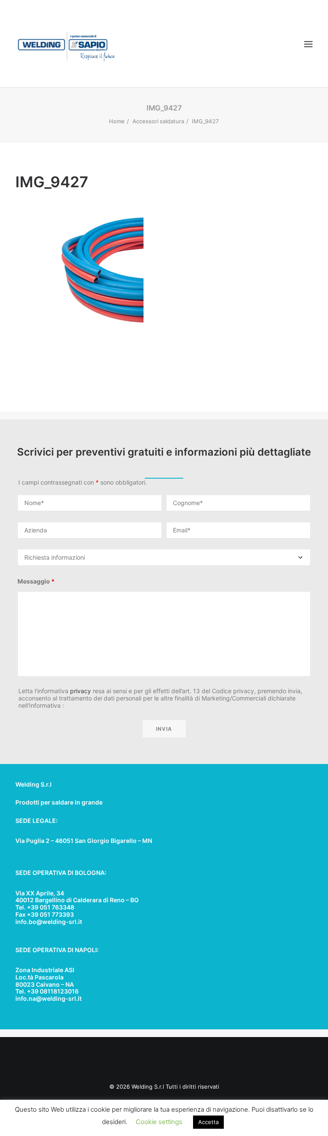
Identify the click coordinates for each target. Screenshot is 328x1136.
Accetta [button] (208, 1122)
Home (117, 121)
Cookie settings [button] (159, 1122)
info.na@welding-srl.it (48, 998)
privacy (80, 690)
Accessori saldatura (158, 121)
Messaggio (36, 581)
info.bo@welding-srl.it (48, 921)
